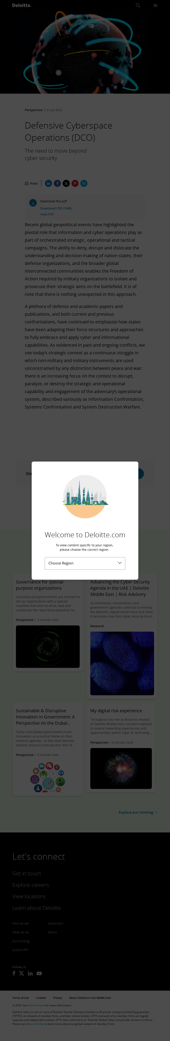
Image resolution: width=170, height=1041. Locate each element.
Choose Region (60, 563)
